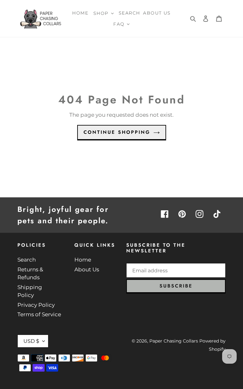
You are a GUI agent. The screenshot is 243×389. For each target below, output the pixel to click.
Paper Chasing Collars (173, 341)
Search (26, 259)
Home (82, 259)
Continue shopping (117, 132)
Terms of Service (39, 314)
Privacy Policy (36, 305)
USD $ (31, 341)
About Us (86, 269)
